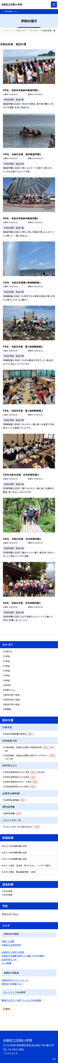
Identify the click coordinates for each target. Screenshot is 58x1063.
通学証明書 (12, 813)
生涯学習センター (10, 959)
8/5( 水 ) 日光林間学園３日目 (14, 846)
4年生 (7, 670)
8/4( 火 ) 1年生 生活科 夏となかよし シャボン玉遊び (26, 865)
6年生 (7, 680)
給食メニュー (10, 689)
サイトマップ (11, 1053)
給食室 (8, 709)
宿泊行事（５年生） (13, 699)
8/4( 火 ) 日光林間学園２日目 (14, 852)
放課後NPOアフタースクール (15, 980)
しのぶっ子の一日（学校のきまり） (22, 826)
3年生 (7, 665)
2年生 (7, 661)
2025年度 (7, 894)
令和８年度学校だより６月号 (20, 777)
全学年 (8, 685)
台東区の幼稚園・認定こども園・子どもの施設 (23, 955)
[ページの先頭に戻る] (54, 1059)
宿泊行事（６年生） (13, 704)
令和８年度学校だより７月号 (24, 772)
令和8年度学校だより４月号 (19, 786)
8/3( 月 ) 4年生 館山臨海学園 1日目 (18, 871)
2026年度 (7, 891)
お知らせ (8, 651)
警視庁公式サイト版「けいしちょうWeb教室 (21, 1000)
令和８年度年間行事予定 (18, 733)
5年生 (7, 675)
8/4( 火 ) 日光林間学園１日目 (14, 858)
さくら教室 (6, 962)
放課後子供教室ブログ (12, 983)
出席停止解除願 (14, 799)
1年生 (7, 656)
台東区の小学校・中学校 (13, 952)
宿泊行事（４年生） (13, 694)
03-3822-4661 (16, 1049)
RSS (8, 1008)
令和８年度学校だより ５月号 (21, 781)
